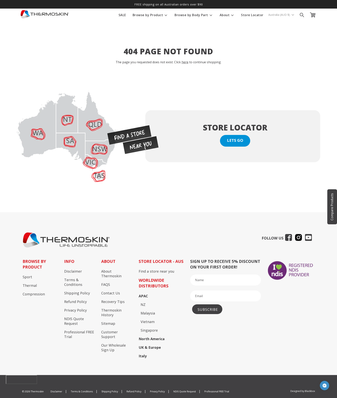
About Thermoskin (111, 273)
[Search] (302, 15)
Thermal (30, 285)
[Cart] (313, 15)
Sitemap (108, 323)
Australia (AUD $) (279, 15)
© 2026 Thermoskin (33, 391)
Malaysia (148, 313)
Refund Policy (75, 301)
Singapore (149, 330)
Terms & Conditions (73, 282)
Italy (143, 356)
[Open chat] (324, 385)
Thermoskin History (111, 312)
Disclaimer (73, 271)
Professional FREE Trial (79, 334)
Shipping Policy (77, 293)
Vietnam (148, 321)
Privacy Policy (75, 310)
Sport (27, 277)
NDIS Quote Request (74, 321)
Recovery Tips (113, 301)
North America (152, 338)
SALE (122, 15)
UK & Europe (150, 347)
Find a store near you (156, 271)
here (185, 62)
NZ (143, 304)
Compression (34, 294)
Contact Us (110, 293)
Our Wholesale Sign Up (113, 347)
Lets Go (235, 140)
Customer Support (109, 334)
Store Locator (252, 15)
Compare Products (332, 206)
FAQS (105, 284)
